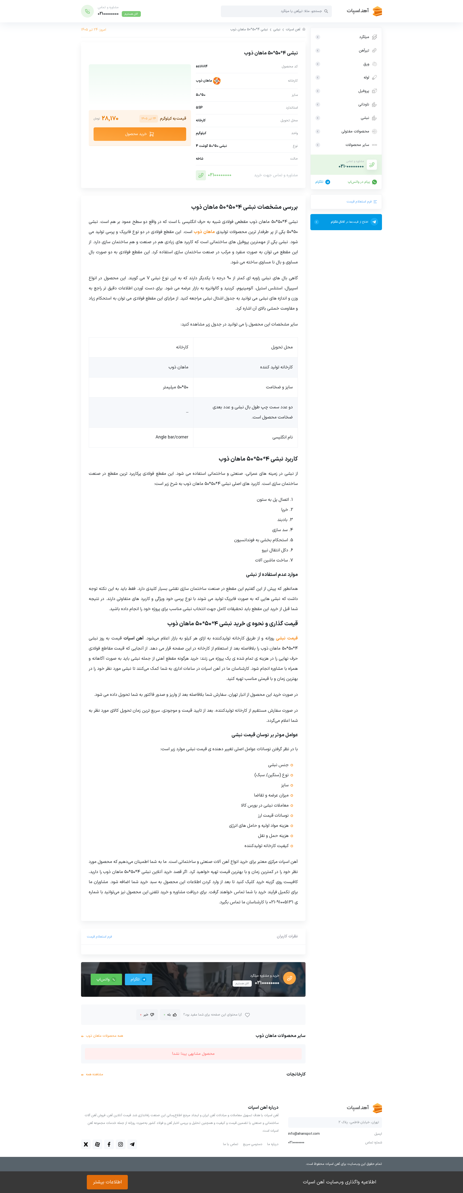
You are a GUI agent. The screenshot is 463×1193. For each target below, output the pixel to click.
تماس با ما (230, 1144)
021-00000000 (351, 166)
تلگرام (319, 182)
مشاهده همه (92, 1074)
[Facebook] (109, 1144)
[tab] (287, 937)
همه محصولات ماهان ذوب (102, 1036)
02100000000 (220, 175)
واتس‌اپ (102, 979)
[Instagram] (120, 1144)
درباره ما (273, 1144)
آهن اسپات (293, 29)
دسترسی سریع (252, 1144)
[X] (86, 1144)
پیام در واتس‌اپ (359, 182)
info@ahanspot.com (304, 1134)
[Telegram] (132, 1144)
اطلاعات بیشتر (107, 1182)
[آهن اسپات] (357, 11)
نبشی (276, 29)
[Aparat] (97, 1144)
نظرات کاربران (287, 936)
